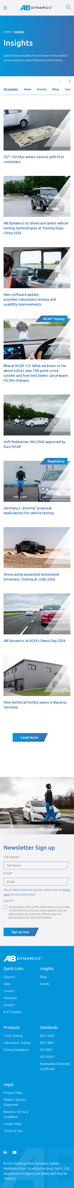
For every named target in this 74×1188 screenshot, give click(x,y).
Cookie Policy (13, 1124)
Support (9, 977)
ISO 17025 (47, 1035)
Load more (29, 737)
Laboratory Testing (17, 1042)
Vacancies (10, 998)
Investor (9, 1005)
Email (8, 873)
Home (7, 31)
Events (42, 89)
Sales (7, 984)
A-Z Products (13, 1012)
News (27, 89)
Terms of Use (13, 1131)
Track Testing (13, 1035)
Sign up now (20, 932)
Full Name (11, 857)
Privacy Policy (13, 1092)
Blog (55, 89)
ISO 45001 (47, 1057)
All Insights (11, 89)
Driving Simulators (16, 1049)
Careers (9, 991)
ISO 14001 (47, 1042)
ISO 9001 (46, 1049)
